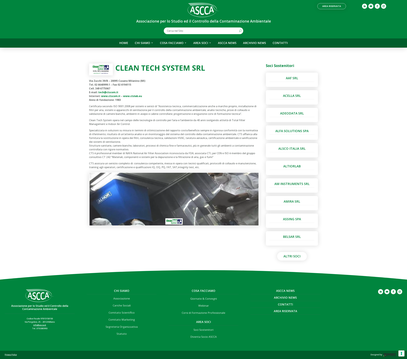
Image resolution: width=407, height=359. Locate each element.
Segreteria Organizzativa (122, 327)
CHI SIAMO (142, 43)
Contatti (285, 304)
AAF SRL (292, 78)
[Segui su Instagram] (383, 6)
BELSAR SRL (292, 237)
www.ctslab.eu (132, 96)
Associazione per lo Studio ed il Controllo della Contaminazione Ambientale (39, 307)
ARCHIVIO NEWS (254, 43)
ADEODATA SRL (292, 113)
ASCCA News (285, 291)
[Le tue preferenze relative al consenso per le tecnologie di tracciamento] (401, 353)
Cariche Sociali (122, 305)
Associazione (121, 298)
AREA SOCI (200, 43)
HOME (123, 43)
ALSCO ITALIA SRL (292, 148)
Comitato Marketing (121, 319)
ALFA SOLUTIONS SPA (292, 131)
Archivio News (285, 297)
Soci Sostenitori (203, 330)
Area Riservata (331, 6)
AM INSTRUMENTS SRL (292, 184)
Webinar (203, 305)
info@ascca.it (39, 325)
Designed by (376, 354)
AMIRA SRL (292, 201)
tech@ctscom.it (108, 92)
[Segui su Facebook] (377, 6)
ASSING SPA (292, 219)
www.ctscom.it (110, 96)
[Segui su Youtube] (370, 6)
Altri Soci (291, 256)
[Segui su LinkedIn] (364, 6)
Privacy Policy (11, 354)
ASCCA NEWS (227, 43)
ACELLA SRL (292, 96)
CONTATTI (280, 43)
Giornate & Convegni (203, 298)
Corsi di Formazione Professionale (203, 313)
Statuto (122, 334)
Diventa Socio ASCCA (203, 337)
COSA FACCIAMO (171, 43)
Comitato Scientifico (122, 312)
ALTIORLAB (292, 166)
